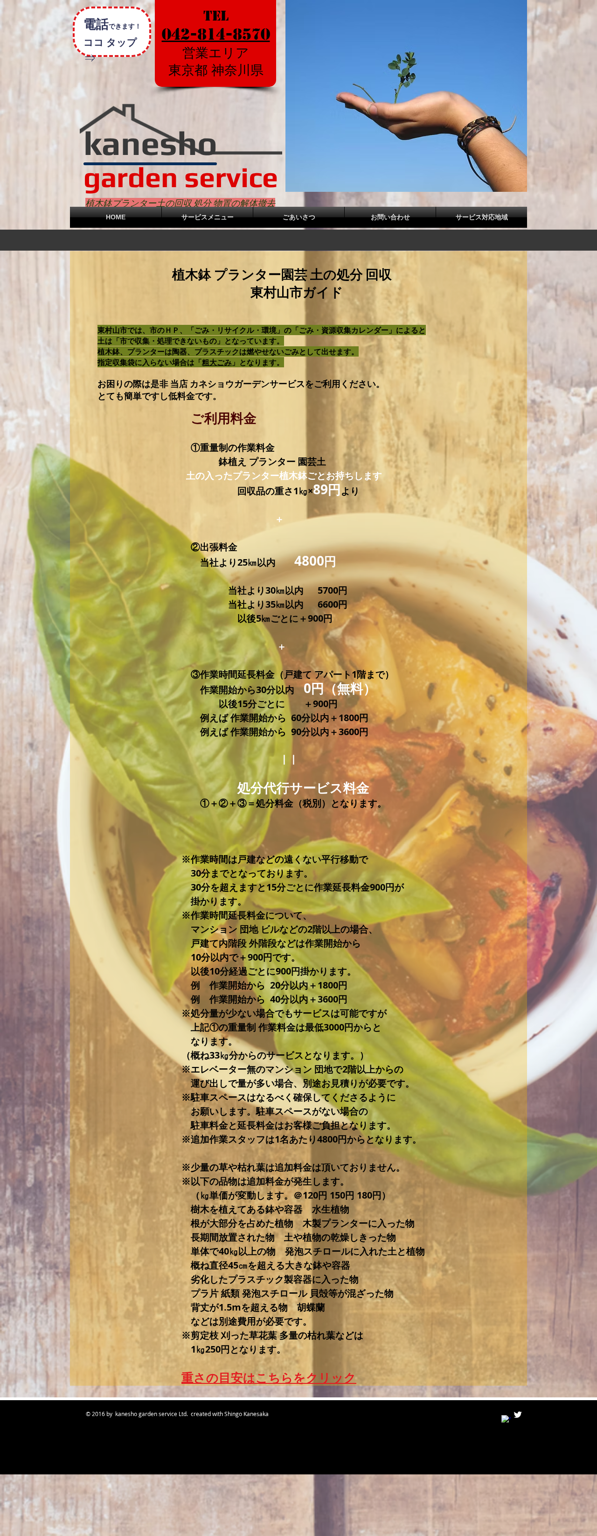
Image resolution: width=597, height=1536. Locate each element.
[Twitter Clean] (517, 1414)
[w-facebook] (506, 1419)
